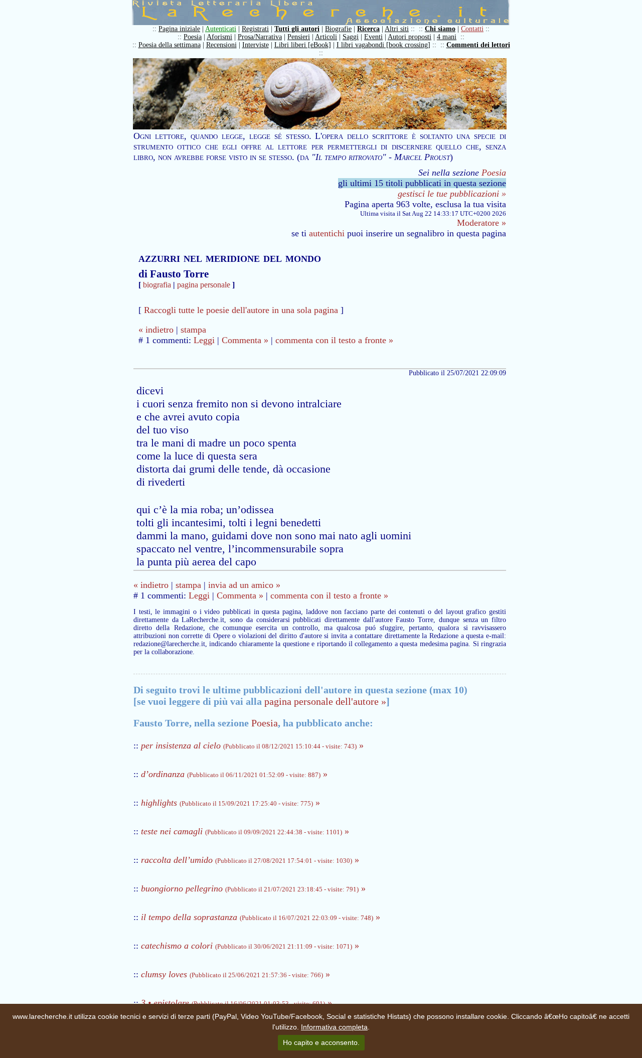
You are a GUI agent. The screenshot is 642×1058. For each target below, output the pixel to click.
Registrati (255, 29)
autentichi (327, 233)
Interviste (255, 45)
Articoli (326, 37)
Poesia (193, 37)
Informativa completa (334, 1027)
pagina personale (203, 284)
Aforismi (219, 37)
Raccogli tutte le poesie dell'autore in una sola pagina (241, 310)
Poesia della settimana (169, 45)
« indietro (156, 330)
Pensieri (298, 37)
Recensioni (221, 45)
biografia (157, 284)
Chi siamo (440, 29)
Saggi (351, 37)
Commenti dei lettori (478, 45)
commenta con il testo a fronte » (334, 340)
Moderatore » (481, 223)
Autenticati (220, 29)
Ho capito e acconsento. (321, 1042)
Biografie (338, 29)
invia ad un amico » (244, 585)
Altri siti (397, 29)
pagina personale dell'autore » (325, 701)
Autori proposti (409, 37)
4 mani (446, 37)
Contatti (472, 29)
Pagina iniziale (179, 29)
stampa (193, 330)
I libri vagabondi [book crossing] (383, 45)
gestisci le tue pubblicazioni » (452, 194)
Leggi (204, 340)
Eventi (373, 37)
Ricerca (368, 29)
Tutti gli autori (296, 29)
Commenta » (245, 340)
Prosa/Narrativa (260, 37)
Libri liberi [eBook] (302, 45)
